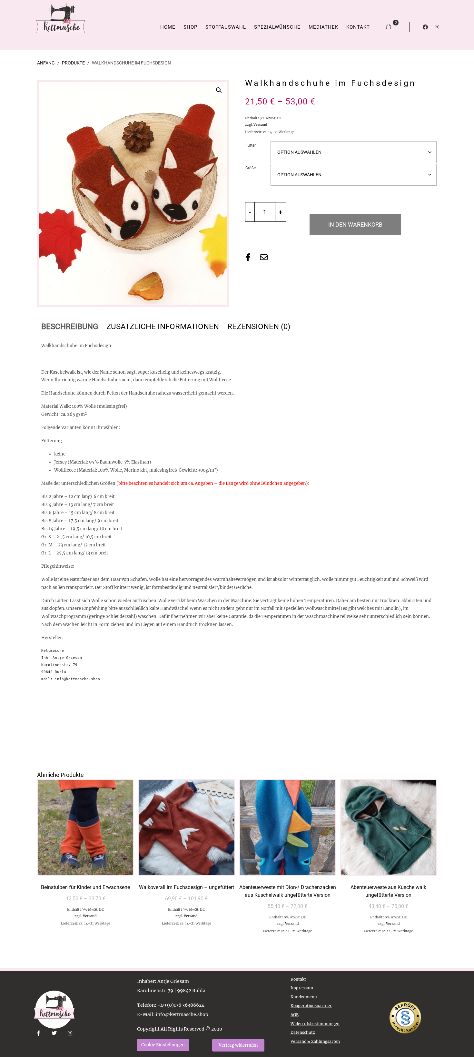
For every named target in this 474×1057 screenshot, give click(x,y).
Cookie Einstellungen (163, 1045)
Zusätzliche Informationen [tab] (162, 326)
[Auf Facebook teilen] (248, 257)
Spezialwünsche (277, 27)
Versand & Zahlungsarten (315, 1041)
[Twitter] (54, 1033)
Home (167, 27)
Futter (250, 145)
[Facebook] (425, 27)
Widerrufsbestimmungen (315, 1023)
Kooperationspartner (311, 1005)
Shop (190, 27)
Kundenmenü (304, 996)
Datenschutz (303, 1032)
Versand (260, 124)
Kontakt (358, 27)
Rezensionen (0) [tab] (258, 326)
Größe (250, 168)
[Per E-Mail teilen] (264, 257)
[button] (219, 90)
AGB (295, 1014)
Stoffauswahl (225, 27)
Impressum (302, 987)
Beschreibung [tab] (69, 326)
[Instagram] (436, 27)
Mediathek (323, 27)
